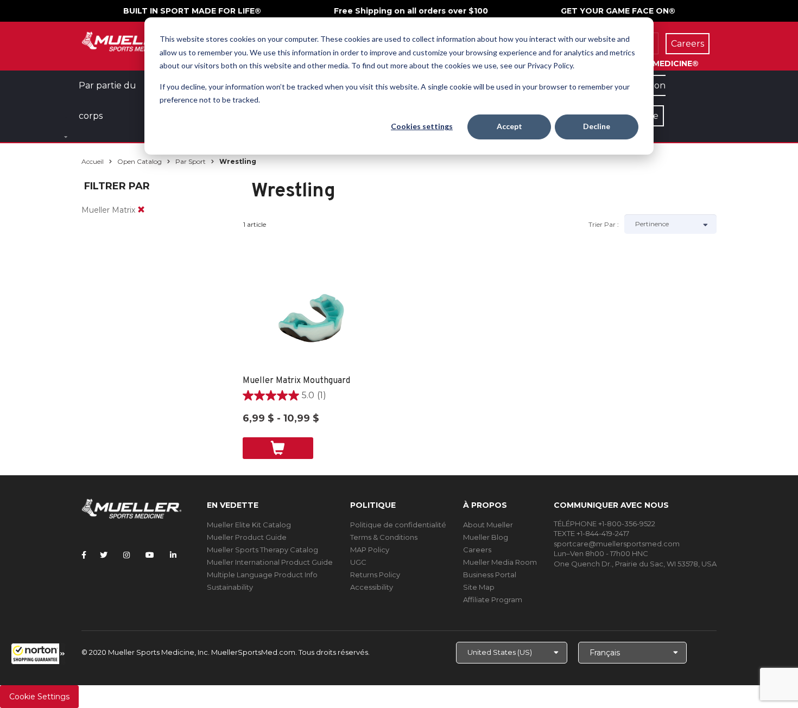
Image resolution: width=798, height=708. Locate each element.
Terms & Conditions (383, 537)
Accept (509, 126)
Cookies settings (422, 126)
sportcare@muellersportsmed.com (617, 543)
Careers (477, 549)
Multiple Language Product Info (262, 574)
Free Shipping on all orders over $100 (411, 11)
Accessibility (371, 587)
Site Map (479, 587)
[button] (38, 654)
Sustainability (230, 587)
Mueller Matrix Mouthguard (296, 380)
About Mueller (488, 524)
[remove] (141, 210)
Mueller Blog (485, 537)
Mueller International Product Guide (270, 562)
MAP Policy (369, 549)
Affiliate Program (492, 599)
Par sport (190, 161)
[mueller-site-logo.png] (131, 40)
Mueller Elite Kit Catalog (249, 524)
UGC (358, 562)
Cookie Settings (39, 696)
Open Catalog (139, 161)
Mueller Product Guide (247, 537)
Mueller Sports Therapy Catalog (262, 549)
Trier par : (603, 224)
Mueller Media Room (500, 562)
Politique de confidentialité (398, 524)
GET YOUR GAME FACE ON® (618, 11)
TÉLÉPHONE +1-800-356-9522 (604, 523)
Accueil (92, 161)
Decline (596, 126)
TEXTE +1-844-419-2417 (591, 533)
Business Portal (489, 574)
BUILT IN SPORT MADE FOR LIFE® (192, 11)
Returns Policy (375, 574)
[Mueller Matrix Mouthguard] (316, 320)
